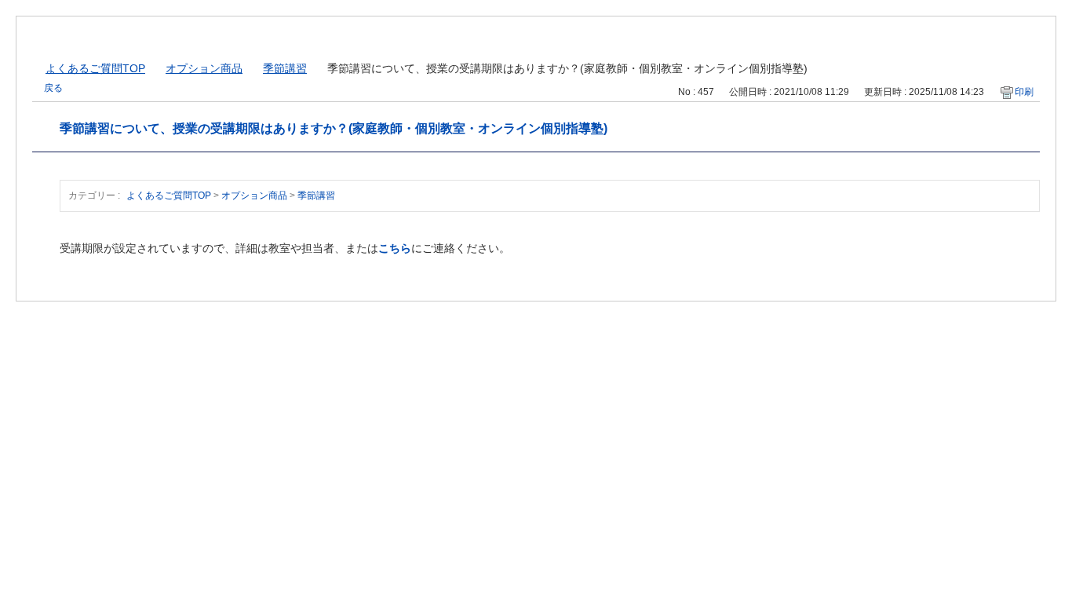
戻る (53, 87)
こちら (394, 248)
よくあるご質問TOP (95, 68)
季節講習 (285, 68)
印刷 (1024, 91)
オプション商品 (204, 68)
